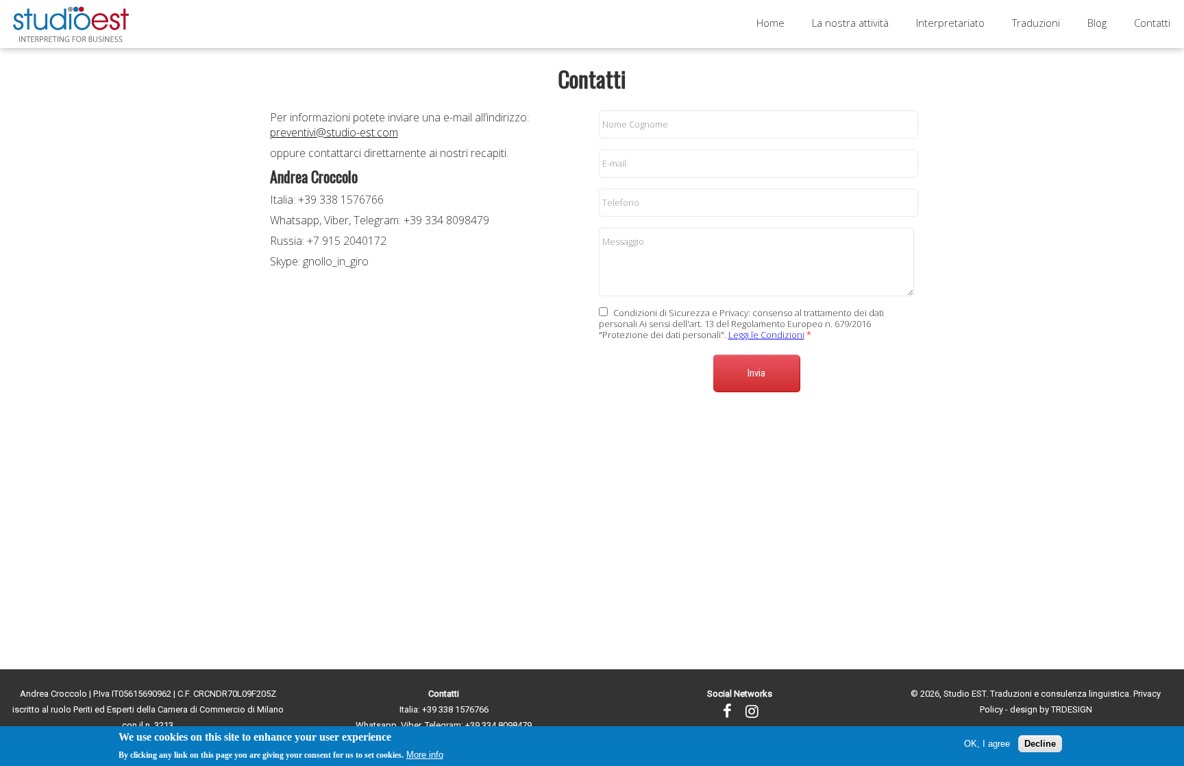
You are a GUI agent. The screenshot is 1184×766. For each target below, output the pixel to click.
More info (424, 755)
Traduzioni (1036, 22)
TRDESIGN (1071, 709)
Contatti (1152, 22)
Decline (1040, 744)
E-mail (614, 163)
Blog (1097, 22)
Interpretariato (950, 22)
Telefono (620, 202)
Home (770, 22)
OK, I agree (987, 744)
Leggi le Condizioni (766, 334)
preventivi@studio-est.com (334, 132)
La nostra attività (850, 22)
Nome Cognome (635, 124)
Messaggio (623, 241)
